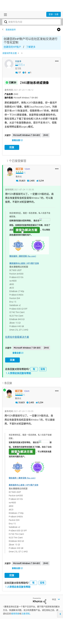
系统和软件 (11, 29)
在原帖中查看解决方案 (17, 337)
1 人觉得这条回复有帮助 (18, 373)
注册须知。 (26, 613)
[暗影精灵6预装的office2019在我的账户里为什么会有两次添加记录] (18, 53)
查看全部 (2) (17, 140)
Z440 (45, 135)
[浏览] (4, 14)
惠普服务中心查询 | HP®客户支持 (24, 263)
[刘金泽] (9, 64)
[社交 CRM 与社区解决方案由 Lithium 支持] (39, 600)
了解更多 (30, 47)
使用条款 (15, 613)
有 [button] (34, 369)
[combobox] (31, 22)
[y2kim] (9, 171)
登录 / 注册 (53, 14)
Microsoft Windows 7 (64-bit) (26, 135)
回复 (11, 147)
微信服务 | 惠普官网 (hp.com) (22, 256)
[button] (56, 61)
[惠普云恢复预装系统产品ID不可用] (21, 53)
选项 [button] (59, 30)
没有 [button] (42, 369)
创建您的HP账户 (12, 47)
